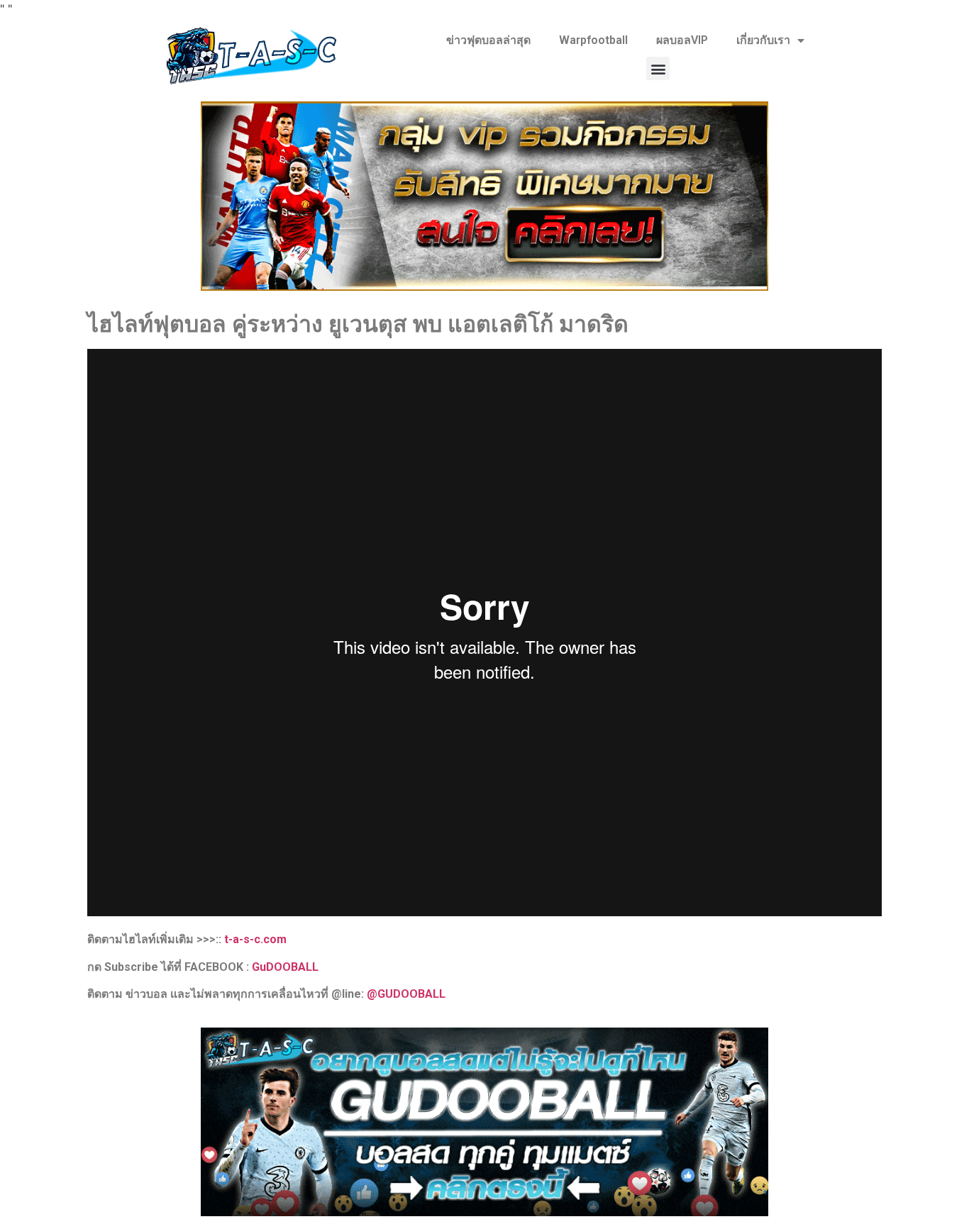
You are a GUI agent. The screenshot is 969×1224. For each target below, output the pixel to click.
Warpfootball (593, 40)
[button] (658, 68)
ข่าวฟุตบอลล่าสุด (488, 40)
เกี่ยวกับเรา (763, 40)
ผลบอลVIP (682, 40)
